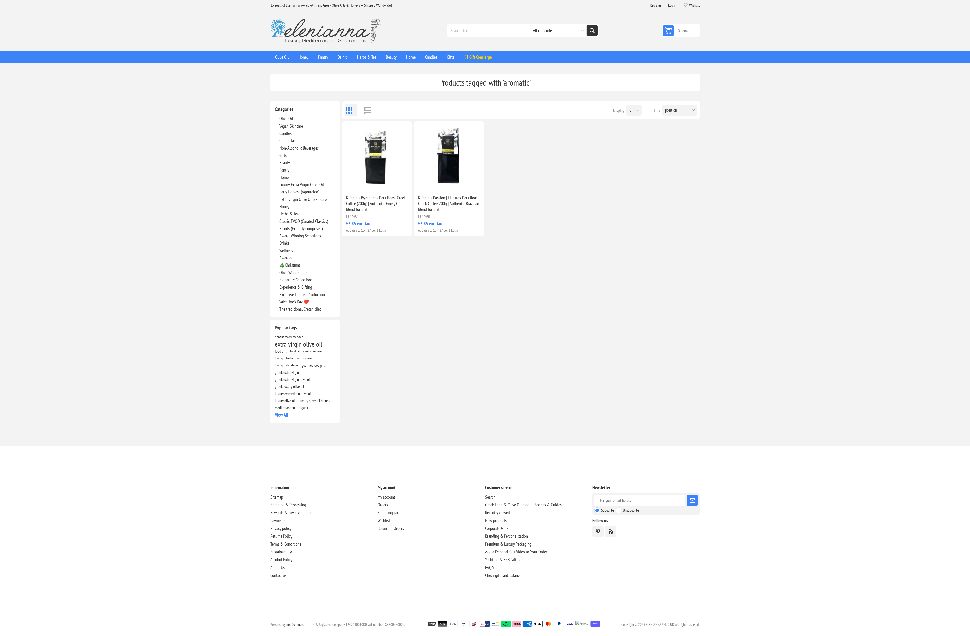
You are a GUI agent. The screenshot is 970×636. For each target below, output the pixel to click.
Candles (285, 133)
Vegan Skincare (291, 126)
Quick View (365, 183)
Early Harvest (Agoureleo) (299, 192)
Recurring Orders (391, 528)
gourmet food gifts (314, 365)
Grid (351, 110)
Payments (277, 520)
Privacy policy (281, 528)
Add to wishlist (355, 183)
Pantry (284, 170)
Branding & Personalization (506, 536)
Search (592, 30)
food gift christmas (286, 365)
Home (284, 177)
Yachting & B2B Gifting (503, 559)
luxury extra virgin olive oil (293, 393)
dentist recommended (289, 336)
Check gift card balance (503, 575)
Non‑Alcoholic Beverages (299, 148)
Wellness (286, 250)
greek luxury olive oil (289, 386)
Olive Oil (286, 118)
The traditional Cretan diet (300, 309)
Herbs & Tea (289, 214)
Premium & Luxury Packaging (508, 544)
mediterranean (285, 407)
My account (386, 497)
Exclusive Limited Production (302, 294)
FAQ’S (489, 567)
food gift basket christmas (306, 351)
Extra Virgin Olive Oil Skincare (303, 199)
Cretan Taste (288, 140)
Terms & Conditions (285, 544)
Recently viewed (497, 513)
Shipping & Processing (288, 505)
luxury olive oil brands (314, 400)
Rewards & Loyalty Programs (292, 513)
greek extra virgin (287, 372)
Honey (284, 206)
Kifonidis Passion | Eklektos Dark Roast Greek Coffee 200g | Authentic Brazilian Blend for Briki (448, 203)
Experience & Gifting (295, 287)
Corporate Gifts (496, 528)
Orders (383, 505)
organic (304, 407)
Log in (672, 5)
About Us (277, 567)
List (365, 110)
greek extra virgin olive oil (293, 379)
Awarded (286, 258)
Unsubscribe (631, 510)
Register (655, 5)
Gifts (283, 155)
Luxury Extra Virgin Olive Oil (301, 184)
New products (496, 520)
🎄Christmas (289, 265)
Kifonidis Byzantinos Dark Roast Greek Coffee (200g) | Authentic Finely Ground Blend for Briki (377, 203)
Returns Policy (281, 536)
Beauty (284, 162)
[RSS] (610, 531)
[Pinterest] (598, 531)
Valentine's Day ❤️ (294, 302)
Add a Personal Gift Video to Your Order (516, 552)
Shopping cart (389, 513)
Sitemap (276, 497)
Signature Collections (295, 280)
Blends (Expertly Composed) (301, 228)
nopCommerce (295, 624)
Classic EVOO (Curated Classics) (303, 221)
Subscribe (608, 510)
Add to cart (388, 182)
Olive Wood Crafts (293, 272)
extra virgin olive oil (298, 344)
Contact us (278, 575)
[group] (377, 156)
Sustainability (281, 552)
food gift (280, 351)
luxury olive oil (285, 400)
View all (281, 415)
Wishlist (384, 520)
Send (692, 500)
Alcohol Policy (281, 559)
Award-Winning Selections (300, 236)
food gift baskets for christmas (293, 358)
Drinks (284, 243)
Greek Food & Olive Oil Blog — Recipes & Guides (523, 505)
